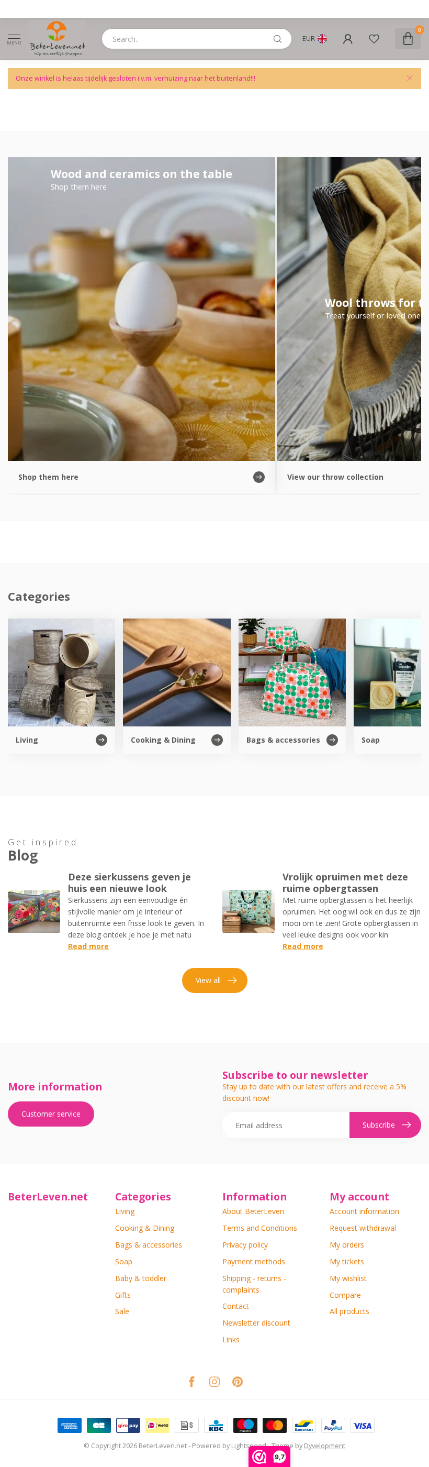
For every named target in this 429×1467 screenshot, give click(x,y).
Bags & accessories (148, 1245)
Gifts (123, 1295)
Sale (122, 1311)
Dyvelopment (324, 1445)
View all (208, 980)
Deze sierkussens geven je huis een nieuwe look (129, 882)
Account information (364, 1211)
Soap (123, 1261)
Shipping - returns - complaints (254, 1284)
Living (124, 1211)
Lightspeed (248, 1445)
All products (349, 1311)
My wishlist (348, 1278)
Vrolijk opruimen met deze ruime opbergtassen (345, 882)
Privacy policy (245, 1245)
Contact (235, 1306)
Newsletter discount (256, 1323)
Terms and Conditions (259, 1228)
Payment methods (253, 1261)
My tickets (347, 1261)
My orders (347, 1245)
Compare (345, 1295)
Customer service (51, 1114)
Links (231, 1339)
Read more (88, 946)
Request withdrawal (363, 1228)
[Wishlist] (374, 38)
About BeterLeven (253, 1211)
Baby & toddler (140, 1278)
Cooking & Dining (144, 1228)
